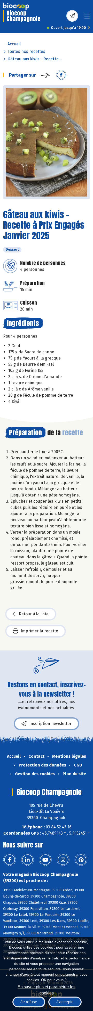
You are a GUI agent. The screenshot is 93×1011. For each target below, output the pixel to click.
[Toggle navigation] (87, 17)
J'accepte (65, 1002)
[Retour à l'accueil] (16, 6)
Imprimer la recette (39, 631)
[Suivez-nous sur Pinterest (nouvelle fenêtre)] (80, 859)
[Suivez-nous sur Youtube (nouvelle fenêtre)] (45, 859)
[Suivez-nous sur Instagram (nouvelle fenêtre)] (63, 859)
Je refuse (28, 1002)
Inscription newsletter (50, 723)
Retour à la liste (34, 614)
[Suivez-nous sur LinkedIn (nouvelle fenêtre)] (27, 859)
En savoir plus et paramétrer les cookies (46, 989)
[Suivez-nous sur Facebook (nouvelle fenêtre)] (9, 859)
